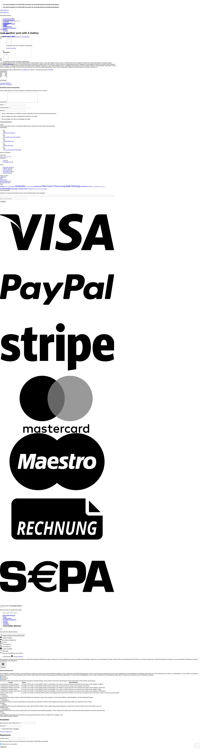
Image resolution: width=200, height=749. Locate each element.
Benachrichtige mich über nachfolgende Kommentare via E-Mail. (20, 116)
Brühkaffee (20, 186)
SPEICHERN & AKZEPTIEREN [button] (9, 716)
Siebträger (14, 189)
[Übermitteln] (3, 614)
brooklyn (1, 156)
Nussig (101, 186)
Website (2, 110)
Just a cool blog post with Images (12, 150)
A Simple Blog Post (5, 83)
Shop (4, 617)
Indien (90, 186)
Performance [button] (3, 698)
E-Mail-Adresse (4, 107)
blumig (8, 186)
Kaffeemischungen (8, 20)
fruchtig (63, 186)
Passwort (3, 726)
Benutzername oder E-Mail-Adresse (10, 723)
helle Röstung (73, 186)
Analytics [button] (2, 703)
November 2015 (7, 167)
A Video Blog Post (8, 145)
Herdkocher (84, 186)
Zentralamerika (38, 189)
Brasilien (12, 186)
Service (5, 621)
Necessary (5, 678)
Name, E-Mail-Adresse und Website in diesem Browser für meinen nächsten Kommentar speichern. (29, 113)
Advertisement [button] (4, 707)
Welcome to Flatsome (6, 84)
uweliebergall (25, 36)
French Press (52, 186)
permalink (50, 69)
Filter (43, 186)
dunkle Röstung (30, 186)
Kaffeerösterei (7, 26)
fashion (5, 156)
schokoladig (5, 188)
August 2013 (6, 173)
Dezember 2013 (7, 171)
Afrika (2, 186)
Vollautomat (31, 189)
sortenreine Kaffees (9, 19)
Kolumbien (97, 186)
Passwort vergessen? (6, 731)
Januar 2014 (6, 170)
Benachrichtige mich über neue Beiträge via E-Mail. (16, 119)
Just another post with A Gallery (11, 137)
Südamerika (22, 189)
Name (2, 104)
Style (4, 160)
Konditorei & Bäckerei (9, 28)
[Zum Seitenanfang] (0, 607)
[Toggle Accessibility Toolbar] (1, 629)
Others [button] (2, 712)
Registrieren (3, 747)
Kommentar (3, 102)
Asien (5, 186)
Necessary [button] (3, 676)
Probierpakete (7, 23)
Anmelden (16, 729)
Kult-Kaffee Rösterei (9, 615)
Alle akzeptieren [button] (12, 660)
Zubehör (5, 24)
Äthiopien (44, 189)
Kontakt (5, 31)
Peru (104, 186)
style (7, 156)
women (10, 156)
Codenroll (20, 656)
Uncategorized (3, 29)
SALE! (5, 26)
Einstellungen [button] (4, 660)
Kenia (93, 186)
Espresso (6, 21)
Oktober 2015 (7, 168)
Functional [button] (3, 694)
